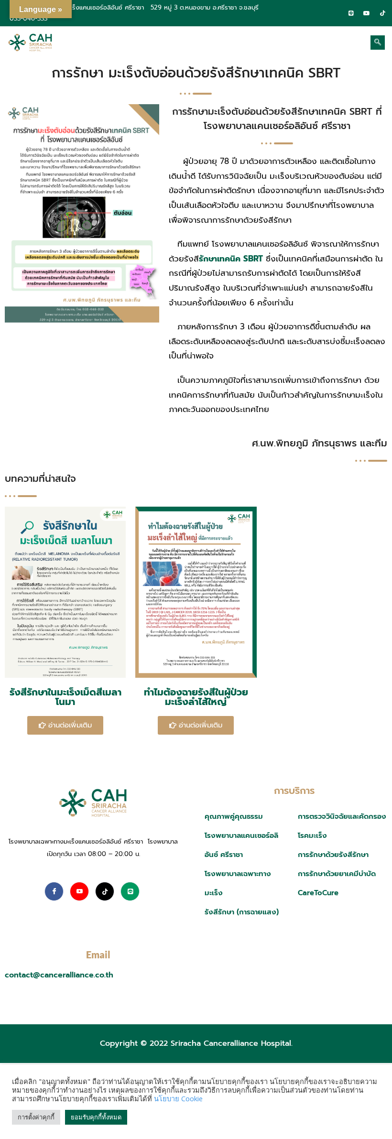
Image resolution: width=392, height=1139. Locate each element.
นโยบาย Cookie (178, 1098)
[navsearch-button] (377, 42)
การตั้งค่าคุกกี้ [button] (36, 1117)
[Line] (351, 13)
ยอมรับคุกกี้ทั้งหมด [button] (96, 1117)
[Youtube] (79, 891)
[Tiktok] (104, 891)
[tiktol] (382, 13)
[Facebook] (335, 13)
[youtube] (366, 13)
